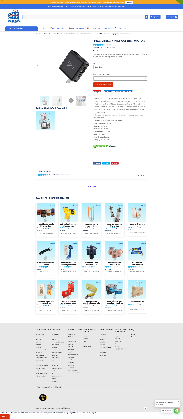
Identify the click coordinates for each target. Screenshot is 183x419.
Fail (100, 337)
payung (54, 378)
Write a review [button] (139, 175)
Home (38, 34)
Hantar (5, 416)
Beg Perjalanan (40, 360)
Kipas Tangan (55, 344)
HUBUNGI (118, 338)
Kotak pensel (103, 350)
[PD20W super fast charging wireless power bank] (44, 100)
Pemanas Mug (55, 363)
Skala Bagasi (39, 339)
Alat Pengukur (55, 358)
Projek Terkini (134, 337)
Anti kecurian (55, 334)
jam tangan (71, 368)
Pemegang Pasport (41, 350)
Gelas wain (54, 381)
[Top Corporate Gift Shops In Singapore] (48, 387)
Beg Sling (54, 371)
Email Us (129, 2)
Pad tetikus (102, 342)
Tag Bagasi (38, 344)
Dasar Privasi (118, 341)
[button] (98, 45)
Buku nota (102, 344)
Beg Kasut (38, 347)
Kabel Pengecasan (72, 341)
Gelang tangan (87, 346)
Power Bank (71, 357)
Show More (91, 187)
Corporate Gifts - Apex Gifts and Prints (52, 408)
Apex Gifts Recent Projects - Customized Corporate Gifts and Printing (67, 34)
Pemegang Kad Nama (105, 347)
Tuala (37, 363)
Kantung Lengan (40, 334)
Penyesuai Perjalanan (41, 358)
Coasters (54, 339)
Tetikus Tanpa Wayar (73, 370)
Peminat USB (71, 365)
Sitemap (67, 408)
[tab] (97, 92)
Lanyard (85, 344)
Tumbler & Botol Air (57, 376)
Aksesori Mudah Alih (73, 354)
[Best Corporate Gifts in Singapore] (43, 404)
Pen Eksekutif (103, 334)
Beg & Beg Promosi (57, 368)
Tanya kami (118, 336)
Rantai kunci (55, 350)
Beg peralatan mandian (42, 365)
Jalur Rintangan (40, 355)
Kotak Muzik (55, 365)
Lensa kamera (71, 339)
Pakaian (85, 336)
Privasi (117, 344)
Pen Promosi (103, 352)
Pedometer (39, 352)
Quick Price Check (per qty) (102, 74)
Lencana (85, 338)
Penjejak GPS (71, 352)
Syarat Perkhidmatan (41, 373)
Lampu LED (55, 355)
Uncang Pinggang (40, 368)
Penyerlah (102, 339)
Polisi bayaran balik (41, 376)
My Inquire (171, 17)
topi (84, 341)
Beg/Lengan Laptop (57, 352)
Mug (53, 360)
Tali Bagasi (38, 342)
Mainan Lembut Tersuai (58, 342)
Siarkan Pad (103, 355)
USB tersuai (71, 344)
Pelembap (54, 347)
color (95, 63)
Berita (133, 334)
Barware (54, 337)
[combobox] (85, 17)
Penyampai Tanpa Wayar (74, 373)
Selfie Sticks (71, 360)
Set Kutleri (38, 337)
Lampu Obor (71, 362)
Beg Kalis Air (39, 371)
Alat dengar (71, 349)
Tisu (53, 373)
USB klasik (70, 347)
